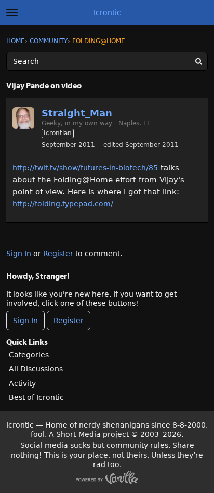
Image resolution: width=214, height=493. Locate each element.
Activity (22, 383)
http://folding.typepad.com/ (62, 203)
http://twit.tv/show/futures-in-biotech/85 (85, 168)
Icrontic (107, 12)
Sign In (18, 253)
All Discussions (36, 369)
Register (58, 253)
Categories (29, 355)
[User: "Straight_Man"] (23, 118)
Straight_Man (77, 113)
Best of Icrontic (36, 397)
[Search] (198, 61)
